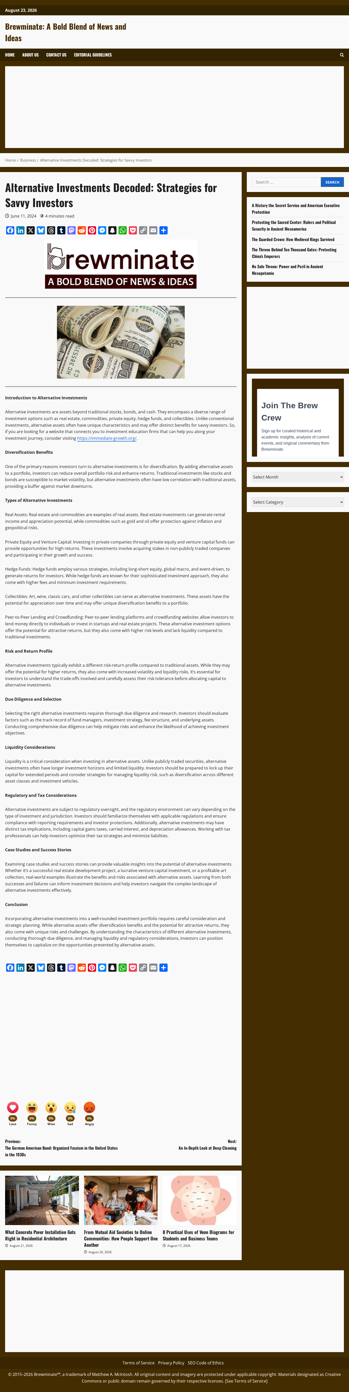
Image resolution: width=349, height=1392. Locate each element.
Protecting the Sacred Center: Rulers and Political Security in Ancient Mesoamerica (294, 225)
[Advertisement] (163, 107)
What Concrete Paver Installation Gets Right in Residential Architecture (40, 1235)
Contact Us (56, 55)
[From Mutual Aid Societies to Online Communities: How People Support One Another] (121, 1200)
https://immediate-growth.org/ (106, 438)
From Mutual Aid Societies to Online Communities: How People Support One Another (121, 1238)
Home (10, 55)
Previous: (61, 1147)
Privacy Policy (171, 1363)
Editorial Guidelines (93, 55)
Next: (208, 1144)
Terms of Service (139, 1363)
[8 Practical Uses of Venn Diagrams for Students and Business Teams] (200, 1200)
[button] (342, 55)
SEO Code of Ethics (206, 1363)
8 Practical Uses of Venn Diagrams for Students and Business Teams (198, 1235)
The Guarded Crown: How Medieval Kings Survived (293, 239)
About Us (30, 55)
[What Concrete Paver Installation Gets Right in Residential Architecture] (42, 1200)
